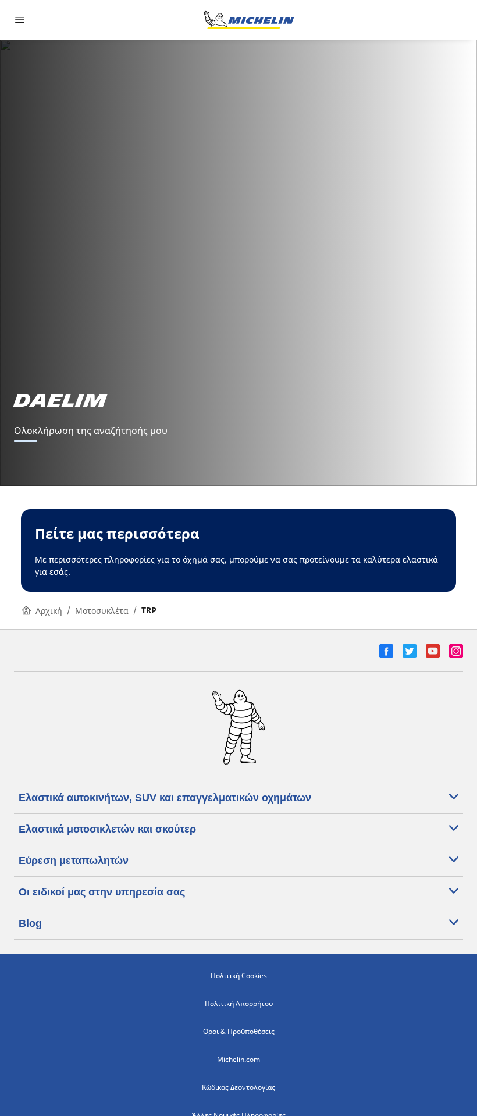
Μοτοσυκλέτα (102, 610)
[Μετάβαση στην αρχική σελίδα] (249, 19)
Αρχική (48, 610)
